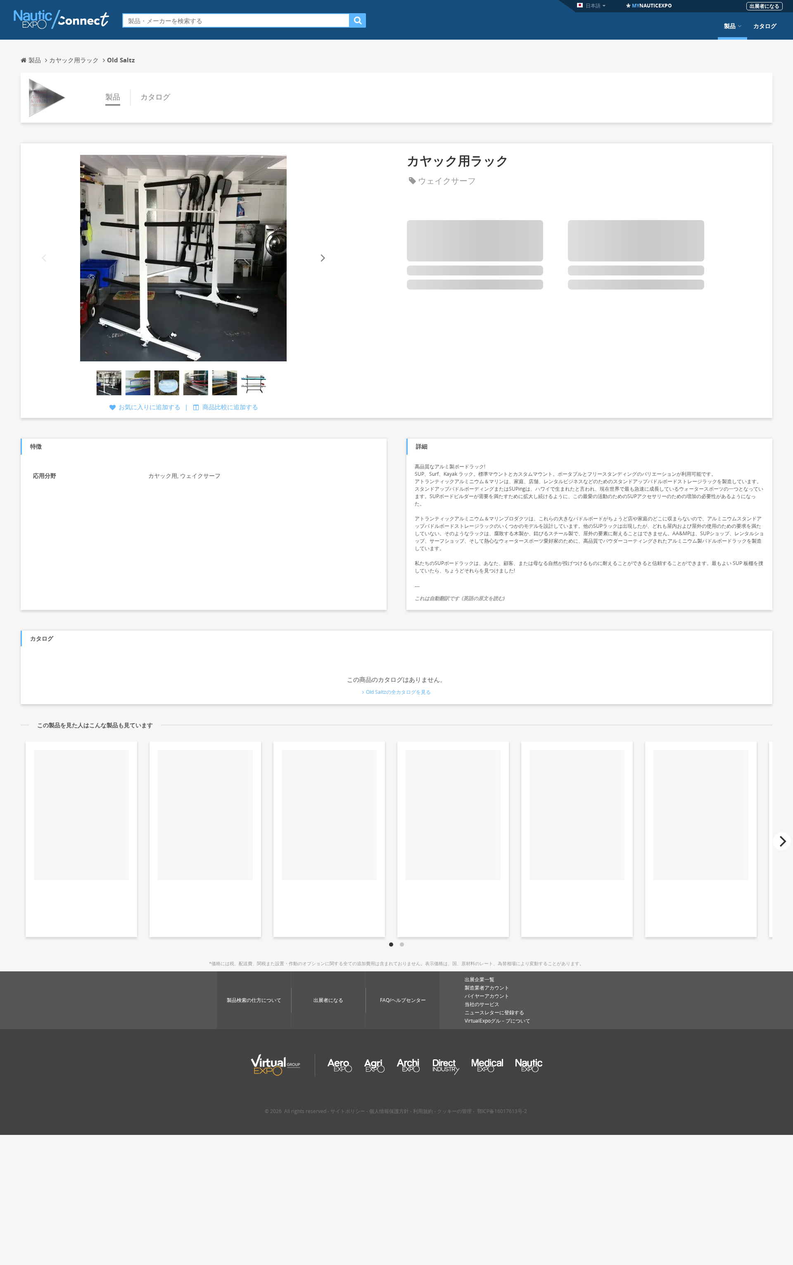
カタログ (764, 26)
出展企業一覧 (479, 979)
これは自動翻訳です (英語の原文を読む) (460, 598)
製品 (730, 26)
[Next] (322, 258)
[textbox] (236, 20)
